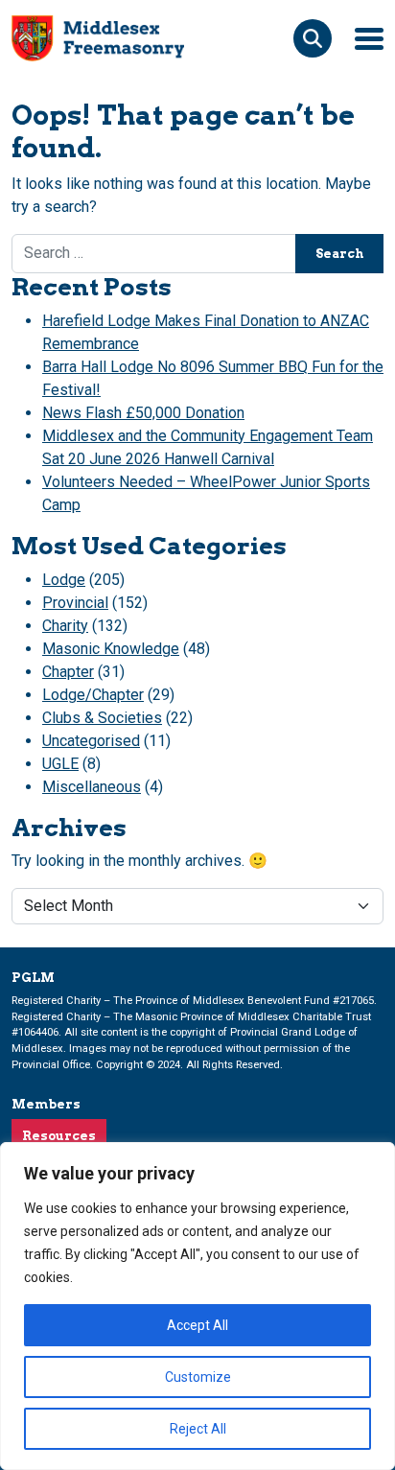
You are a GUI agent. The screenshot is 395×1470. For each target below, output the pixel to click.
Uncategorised (91, 741)
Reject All (198, 1428)
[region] (197, 1306)
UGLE (60, 764)
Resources (59, 1136)
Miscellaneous (91, 787)
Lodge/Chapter (93, 695)
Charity (65, 626)
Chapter (68, 672)
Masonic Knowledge (110, 649)
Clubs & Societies (102, 718)
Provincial (75, 603)
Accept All (197, 1325)
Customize (198, 1377)
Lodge (63, 580)
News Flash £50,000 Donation (143, 413)
